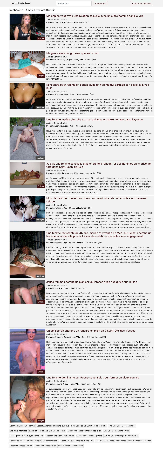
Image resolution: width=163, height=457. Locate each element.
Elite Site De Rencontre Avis (116, 431)
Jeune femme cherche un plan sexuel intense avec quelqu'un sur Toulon (91, 281)
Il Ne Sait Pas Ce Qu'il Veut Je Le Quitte (89, 426)
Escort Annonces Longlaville (89, 436)
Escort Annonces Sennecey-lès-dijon (84, 431)
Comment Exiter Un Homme (22, 426)
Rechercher (100, 3)
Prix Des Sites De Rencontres (122, 426)
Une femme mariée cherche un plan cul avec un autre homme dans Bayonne (94, 119)
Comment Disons (50, 441)
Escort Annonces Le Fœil (21, 445)
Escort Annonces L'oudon (139, 441)
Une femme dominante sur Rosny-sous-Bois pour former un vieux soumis (92, 377)
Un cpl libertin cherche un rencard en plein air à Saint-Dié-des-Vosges (90, 330)
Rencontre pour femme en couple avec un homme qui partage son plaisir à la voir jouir (97, 86)
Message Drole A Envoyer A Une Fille (26, 436)
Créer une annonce (141, 3)
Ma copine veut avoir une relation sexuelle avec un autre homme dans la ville (95, 15)
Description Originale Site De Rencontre (47, 431)
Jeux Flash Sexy (21, 3)
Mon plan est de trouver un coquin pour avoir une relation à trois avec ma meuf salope (96, 200)
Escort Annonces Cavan (45, 445)
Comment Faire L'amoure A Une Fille (77, 441)
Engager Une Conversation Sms (59, 436)
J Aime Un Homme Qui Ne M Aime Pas (121, 436)
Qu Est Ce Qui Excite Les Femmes (111, 441)
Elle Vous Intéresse (18, 431)
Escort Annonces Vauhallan (70, 445)
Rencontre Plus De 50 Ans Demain (25, 441)
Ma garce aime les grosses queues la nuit (72, 53)
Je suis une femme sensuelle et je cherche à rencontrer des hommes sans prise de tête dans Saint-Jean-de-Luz (98, 165)
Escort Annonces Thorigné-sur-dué (53, 426)
